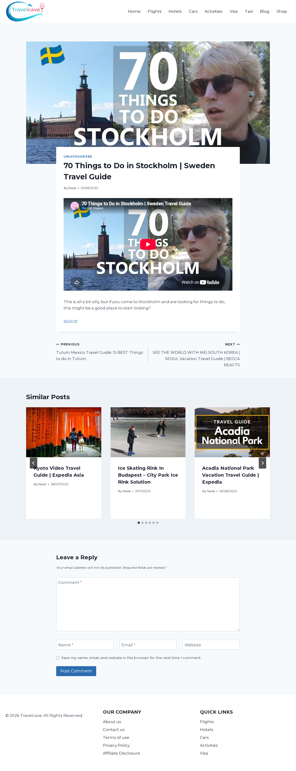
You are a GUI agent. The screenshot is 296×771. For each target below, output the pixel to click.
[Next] (262, 463)
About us (112, 721)
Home (134, 11)
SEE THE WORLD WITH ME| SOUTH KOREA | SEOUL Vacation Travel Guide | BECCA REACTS (196, 354)
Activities (213, 11)
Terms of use (116, 737)
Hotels (175, 11)
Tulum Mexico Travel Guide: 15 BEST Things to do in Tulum (99, 351)
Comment (70, 582)
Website (193, 645)
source (70, 320)
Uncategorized (78, 156)
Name (65, 645)
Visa (234, 11)
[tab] (139, 523)
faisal (72, 188)
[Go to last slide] (33, 463)
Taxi (249, 11)
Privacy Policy (116, 745)
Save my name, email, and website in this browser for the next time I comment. (131, 658)
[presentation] (63, 432)
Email (128, 645)
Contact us (114, 729)
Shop (282, 11)
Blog (264, 11)
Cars (193, 11)
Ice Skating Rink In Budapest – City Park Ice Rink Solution (148, 475)
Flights (155, 11)
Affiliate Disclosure (121, 753)
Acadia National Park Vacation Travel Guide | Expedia (230, 475)
